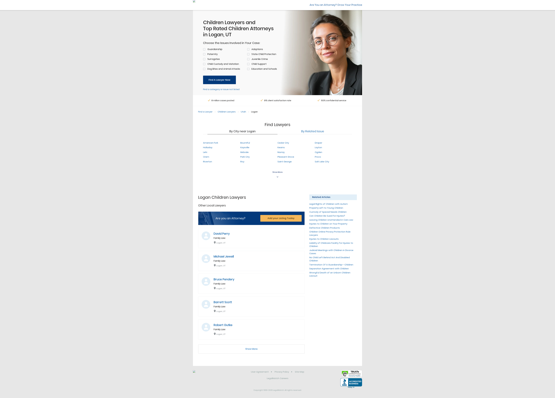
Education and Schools (264, 69)
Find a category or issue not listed (221, 89)
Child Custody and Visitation (223, 64)
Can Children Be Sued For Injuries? (327, 215)
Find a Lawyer (205, 111)
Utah (243, 111)
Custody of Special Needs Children (328, 211)
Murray (281, 152)
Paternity (212, 54)
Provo (318, 156)
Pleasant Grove (286, 156)
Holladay (207, 147)
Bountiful (245, 142)
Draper (318, 142)
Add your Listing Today (281, 218)
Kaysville (244, 147)
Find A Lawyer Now (219, 80)
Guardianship (214, 49)
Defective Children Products (324, 227)
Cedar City (283, 142)
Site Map (299, 371)
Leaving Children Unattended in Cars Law (331, 219)
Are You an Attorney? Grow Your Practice (336, 5)
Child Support (259, 64)
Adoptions (257, 49)
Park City (245, 156)
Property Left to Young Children (326, 207)
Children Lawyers (227, 111)
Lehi (205, 152)
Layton (318, 147)
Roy (242, 161)
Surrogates (213, 59)
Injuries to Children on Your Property (328, 223)
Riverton (207, 161)
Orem (206, 156)
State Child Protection (263, 54)
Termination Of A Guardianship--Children (331, 264)
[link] (208, 374)
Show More (251, 349)
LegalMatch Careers (277, 378)
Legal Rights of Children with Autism (328, 203)
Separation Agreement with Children (329, 268)
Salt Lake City (322, 161)
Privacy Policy (282, 371)
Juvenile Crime (259, 59)
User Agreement (260, 371)
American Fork (210, 142)
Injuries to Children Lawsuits (324, 238)
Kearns (281, 147)
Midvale (244, 152)
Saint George (285, 161)
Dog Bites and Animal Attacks (223, 69)
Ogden (318, 152)
